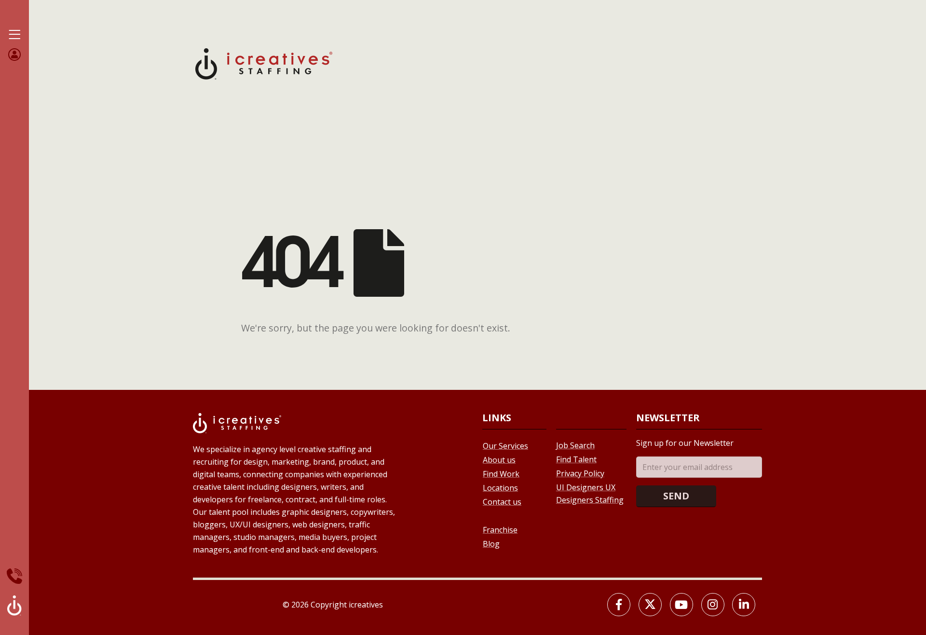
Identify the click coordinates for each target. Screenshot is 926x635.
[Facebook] (618, 604)
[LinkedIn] (743, 604)
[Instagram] (712, 604)
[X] (650, 604)
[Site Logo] (263, 63)
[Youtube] (681, 604)
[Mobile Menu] (14, 35)
